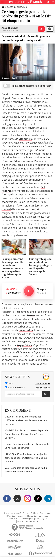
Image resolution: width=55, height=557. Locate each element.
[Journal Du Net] (40, 535)
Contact (26, 513)
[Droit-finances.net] (40, 541)
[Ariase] (15, 553)
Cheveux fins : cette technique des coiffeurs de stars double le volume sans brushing (26, 420)
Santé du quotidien (17, 6)
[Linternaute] (15, 541)
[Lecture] (29, 291)
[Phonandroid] (40, 553)
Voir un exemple (42, 383)
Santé (10, 383)
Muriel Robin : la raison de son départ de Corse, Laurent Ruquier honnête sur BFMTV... (26, 434)
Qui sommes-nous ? (12, 513)
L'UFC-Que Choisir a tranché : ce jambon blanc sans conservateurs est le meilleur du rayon (26, 458)
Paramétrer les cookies (38, 516)
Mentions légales (26, 519)
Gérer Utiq (12, 519)
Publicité (34, 513)
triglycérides (24, 345)
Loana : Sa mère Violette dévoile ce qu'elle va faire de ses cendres (27, 446)
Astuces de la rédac (16, 388)
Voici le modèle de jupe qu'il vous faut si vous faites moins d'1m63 (26, 470)
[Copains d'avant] (15, 547)
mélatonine (26, 330)
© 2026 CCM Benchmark (27, 521)
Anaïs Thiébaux (10, 27)
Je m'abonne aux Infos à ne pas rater (31, 85)
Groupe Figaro (41, 519)
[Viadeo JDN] (40, 547)
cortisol (6, 209)
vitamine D (25, 139)
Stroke (31, 315)
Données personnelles (16, 516)
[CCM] (15, 535)
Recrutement (45, 513)
